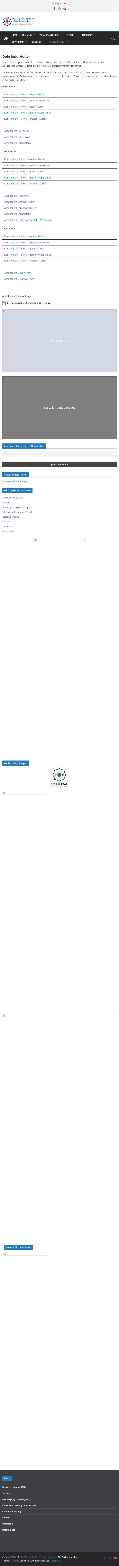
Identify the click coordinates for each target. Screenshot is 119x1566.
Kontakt (36, 41)
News (14, 35)
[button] (33, 35)
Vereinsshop (59, 340)
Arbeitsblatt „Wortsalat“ (17, 137)
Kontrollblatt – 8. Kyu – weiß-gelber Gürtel (27, 100)
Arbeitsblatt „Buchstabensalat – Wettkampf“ (28, 220)
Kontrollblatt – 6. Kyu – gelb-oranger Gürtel (28, 112)
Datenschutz (8, 531)
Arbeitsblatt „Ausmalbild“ (17, 143)
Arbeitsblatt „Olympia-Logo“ (19, 278)
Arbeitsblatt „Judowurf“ (17, 195)
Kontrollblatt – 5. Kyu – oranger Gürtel (25, 118)
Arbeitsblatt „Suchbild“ (16, 130)
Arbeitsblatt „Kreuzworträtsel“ (20, 208)
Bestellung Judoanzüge (59, 407)
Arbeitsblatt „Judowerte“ (17, 272)
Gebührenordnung (10, 516)
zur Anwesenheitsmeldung (14, 481)
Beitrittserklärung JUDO (13, 497)
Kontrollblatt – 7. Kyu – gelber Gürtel (24, 106)
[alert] (59, 303)
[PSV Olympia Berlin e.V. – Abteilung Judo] (5, 38)
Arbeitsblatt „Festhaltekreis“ (19, 201)
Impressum (7, 526)
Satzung (6, 502)
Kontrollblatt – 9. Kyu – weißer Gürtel (24, 94)
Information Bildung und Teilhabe (18, 512)
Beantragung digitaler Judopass (17, 507)
